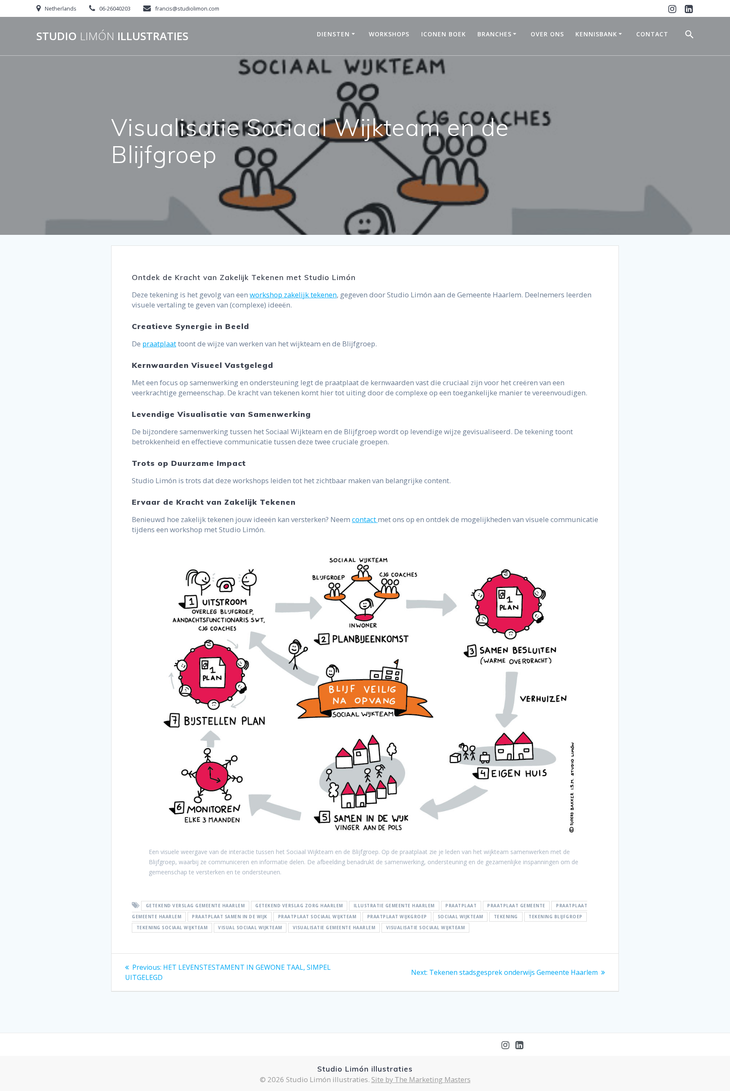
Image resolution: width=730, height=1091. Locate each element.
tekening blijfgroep (555, 917)
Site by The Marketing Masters (421, 1079)
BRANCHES (494, 34)
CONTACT (652, 34)
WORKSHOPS (389, 34)
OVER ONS (547, 34)
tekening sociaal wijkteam (172, 928)
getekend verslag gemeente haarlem (195, 906)
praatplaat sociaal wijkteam (317, 917)
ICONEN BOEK (443, 34)
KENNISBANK (596, 34)
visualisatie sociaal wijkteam (425, 928)
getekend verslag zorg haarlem (299, 906)
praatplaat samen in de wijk (229, 917)
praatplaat (159, 343)
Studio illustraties (112, 36)
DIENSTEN (333, 34)
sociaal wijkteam (460, 917)
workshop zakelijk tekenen (293, 294)
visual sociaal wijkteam (250, 928)
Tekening (506, 917)
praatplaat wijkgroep (397, 917)
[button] (689, 36)
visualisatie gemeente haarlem (334, 928)
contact (365, 519)
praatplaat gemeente (516, 906)
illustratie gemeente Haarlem (394, 906)
